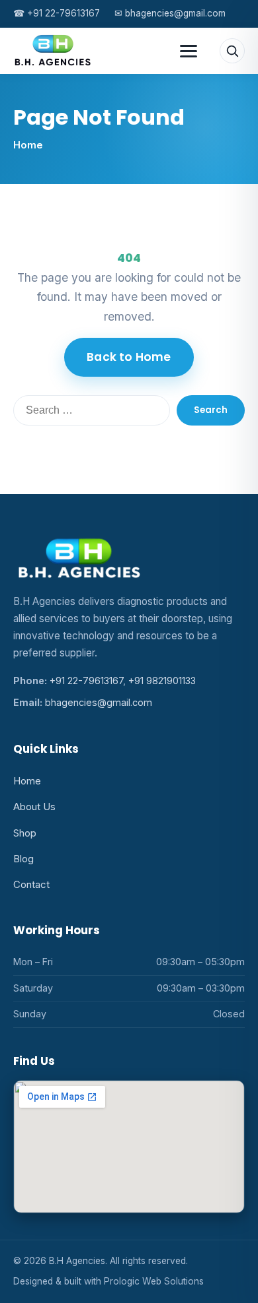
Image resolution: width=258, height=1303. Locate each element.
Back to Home (129, 357)
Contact (31, 885)
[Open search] (232, 50)
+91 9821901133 (162, 680)
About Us (34, 807)
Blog (23, 859)
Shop (24, 833)
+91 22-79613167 (56, 13)
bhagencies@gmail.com (170, 13)
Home (28, 145)
